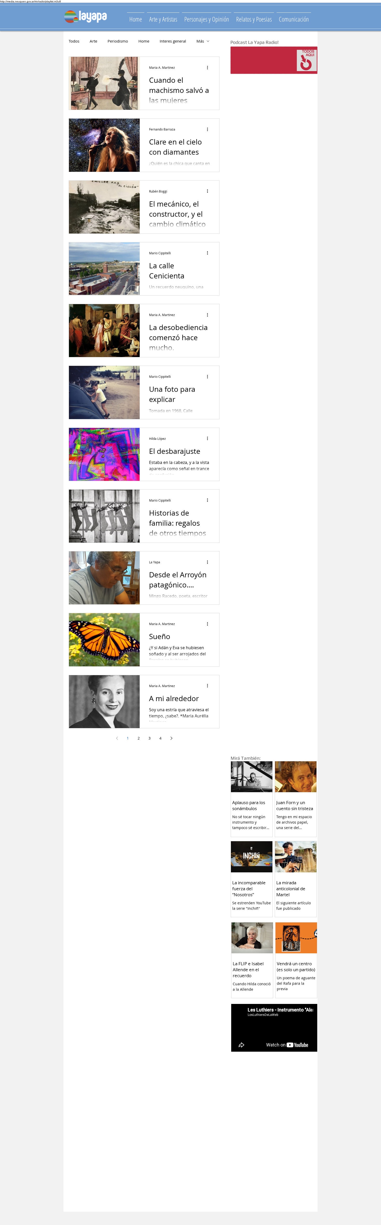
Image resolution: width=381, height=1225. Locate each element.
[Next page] (171, 738)
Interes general (173, 41)
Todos (74, 41)
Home (143, 41)
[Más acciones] (209, 67)
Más (200, 41)
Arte (93, 41)
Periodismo (118, 41)
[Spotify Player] (263, 60)
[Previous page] (117, 738)
